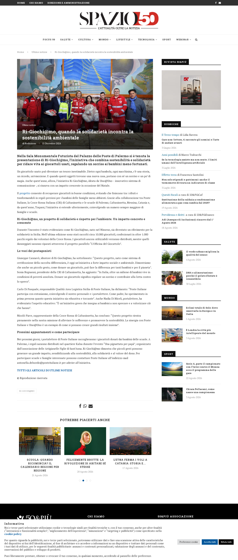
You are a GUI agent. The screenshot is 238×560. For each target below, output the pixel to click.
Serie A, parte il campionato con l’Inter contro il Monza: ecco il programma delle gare (203, 368)
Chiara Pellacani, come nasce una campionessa (200, 391)
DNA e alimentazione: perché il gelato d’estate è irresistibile (201, 275)
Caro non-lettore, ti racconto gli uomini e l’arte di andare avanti (190, 141)
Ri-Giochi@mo (26, 391)
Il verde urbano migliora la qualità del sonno (202, 253)
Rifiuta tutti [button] (226, 541)
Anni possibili (170, 154)
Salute (65, 39)
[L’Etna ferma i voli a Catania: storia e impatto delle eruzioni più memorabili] (130, 441)
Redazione (30, 143)
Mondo (104, 39)
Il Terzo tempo (170, 134)
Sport (166, 39)
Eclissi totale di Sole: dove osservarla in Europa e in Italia (202, 311)
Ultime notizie (39, 52)
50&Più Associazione (176, 516)
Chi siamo (36, 2)
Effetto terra (169, 174)
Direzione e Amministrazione (68, 2)
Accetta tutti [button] (210, 541)
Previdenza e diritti (173, 214)
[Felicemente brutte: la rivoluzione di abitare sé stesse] (85, 441)
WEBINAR (182, 39)
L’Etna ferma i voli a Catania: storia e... (130, 461)
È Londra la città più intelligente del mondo (200, 331)
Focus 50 (49, 39)
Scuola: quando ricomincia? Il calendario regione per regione (40, 465)
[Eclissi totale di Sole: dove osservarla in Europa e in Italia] (172, 313)
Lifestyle (123, 39)
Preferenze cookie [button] (188, 541)
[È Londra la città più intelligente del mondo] (172, 335)
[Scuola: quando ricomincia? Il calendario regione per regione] (40, 441)
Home (21, 2)
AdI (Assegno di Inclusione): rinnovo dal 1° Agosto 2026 (188, 221)
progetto (25, 193)
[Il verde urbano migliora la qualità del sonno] (172, 257)
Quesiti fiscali (170, 194)
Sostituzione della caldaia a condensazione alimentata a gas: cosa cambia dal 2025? (188, 201)
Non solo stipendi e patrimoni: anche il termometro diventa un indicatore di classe (188, 181)
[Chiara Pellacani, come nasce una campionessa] (172, 394)
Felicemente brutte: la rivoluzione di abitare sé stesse (85, 463)
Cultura (84, 39)
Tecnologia (146, 39)
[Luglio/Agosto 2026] (191, 90)
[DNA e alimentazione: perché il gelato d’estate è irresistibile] (172, 278)
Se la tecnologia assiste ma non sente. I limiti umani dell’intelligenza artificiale (189, 161)
